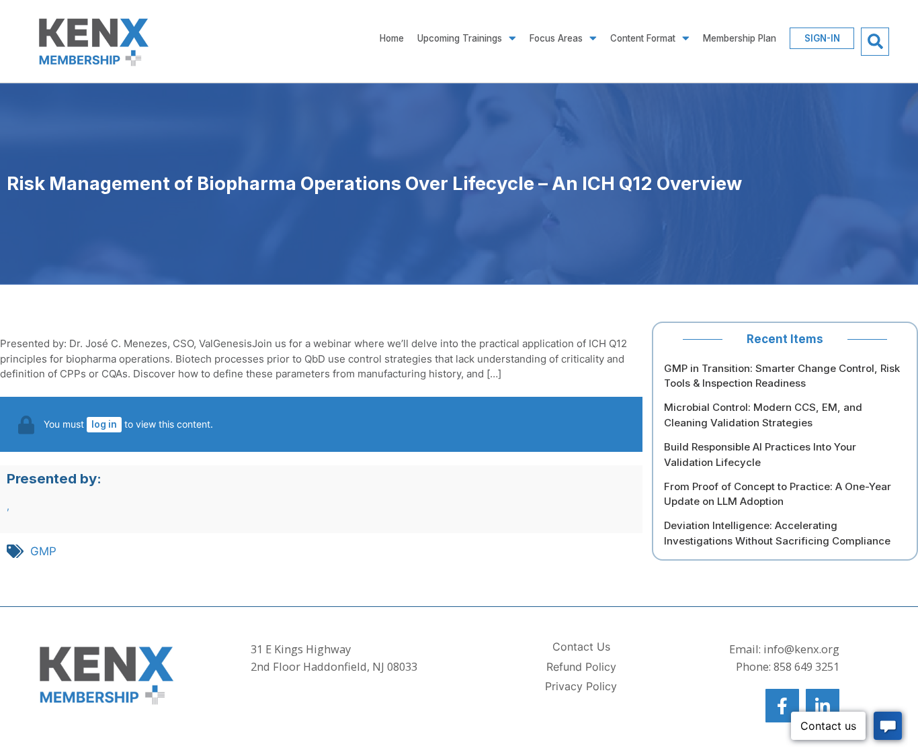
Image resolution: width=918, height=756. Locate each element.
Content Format (642, 38)
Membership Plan (739, 38)
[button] (875, 42)
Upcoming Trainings (459, 38)
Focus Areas (556, 38)
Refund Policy (581, 667)
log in (104, 424)
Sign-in (822, 38)
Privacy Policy (581, 686)
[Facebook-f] (782, 705)
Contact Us (581, 647)
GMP (43, 551)
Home (392, 38)
